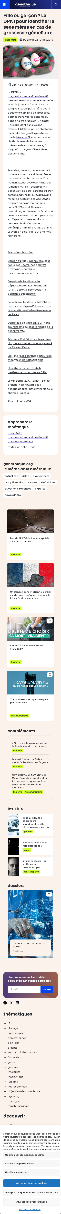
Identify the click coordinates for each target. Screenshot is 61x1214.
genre (11, 1062)
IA (9, 1023)
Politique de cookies (29, 1209)
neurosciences (17, 1086)
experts (40, 488)
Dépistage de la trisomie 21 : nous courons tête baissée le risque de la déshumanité (30, 326)
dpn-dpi (10, 39)
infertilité (14, 1072)
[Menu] (4, 4)
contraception (17, 1033)
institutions (15, 1076)
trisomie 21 (15, 433)
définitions (48, 482)
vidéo (25, 476)
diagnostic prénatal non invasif (28, 437)
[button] (46, 989)
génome (13, 1067)
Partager (43, 84)
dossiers (31, 482)
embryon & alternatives (22, 1052)
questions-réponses (18, 488)
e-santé (12, 1047)
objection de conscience (24, 1091)
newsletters (13, 495)
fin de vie (13, 1057)
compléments (14, 482)
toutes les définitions (21, 447)
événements (41, 476)
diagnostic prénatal (20, 441)
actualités (11, 476)
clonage (13, 1028)
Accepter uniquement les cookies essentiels (31, 1192)
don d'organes (17, 1038)
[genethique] (25, 5)
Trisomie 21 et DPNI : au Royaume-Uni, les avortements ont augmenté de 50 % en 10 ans (30, 343)
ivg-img (13, 1081)
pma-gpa (13, 1101)
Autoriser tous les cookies (31, 1183)
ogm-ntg (13, 1096)
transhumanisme (18, 1106)
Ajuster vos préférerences (31, 1201)
